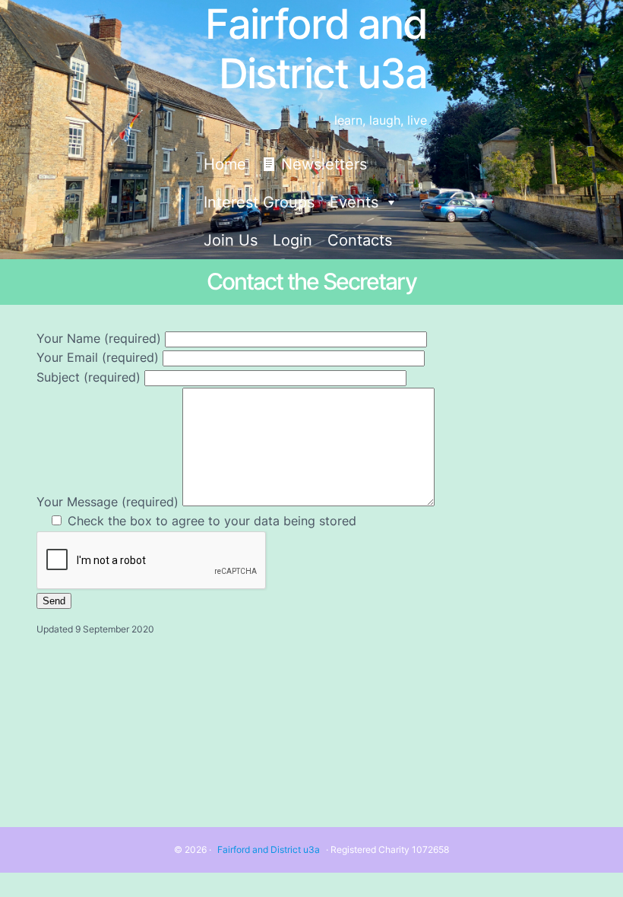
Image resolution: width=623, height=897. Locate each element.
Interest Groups (259, 202)
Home (225, 164)
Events (354, 202)
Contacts (359, 240)
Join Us (231, 240)
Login (292, 240)
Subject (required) (90, 377)
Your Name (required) (100, 338)
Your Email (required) (99, 357)
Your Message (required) (109, 501)
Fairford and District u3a (268, 849)
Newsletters (324, 164)
